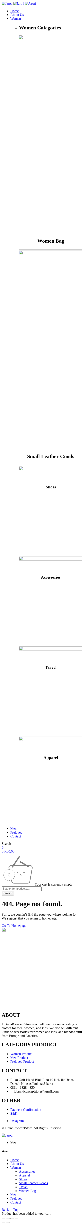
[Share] (7, 1218)
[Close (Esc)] (3, 1218)
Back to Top (10, 1209)
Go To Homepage (14, 925)
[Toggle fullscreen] (12, 1218)
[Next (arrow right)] (7, 1222)
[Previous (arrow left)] (3, 1222)
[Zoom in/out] (16, 1218)
